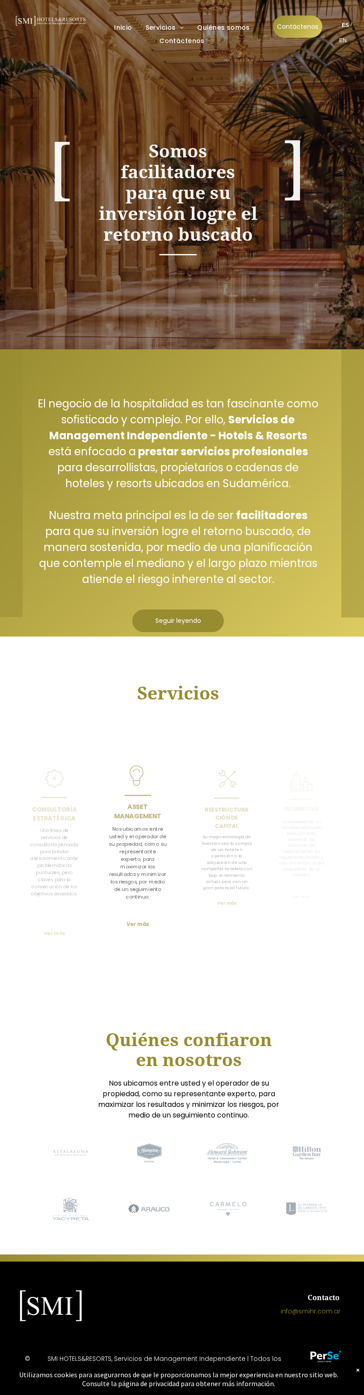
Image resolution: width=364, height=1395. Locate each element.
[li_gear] (54, 790)
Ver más (226, 903)
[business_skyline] (301, 793)
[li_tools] (227, 790)
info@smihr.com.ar (310, 1311)
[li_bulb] (137, 789)
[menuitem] (123, 28)
